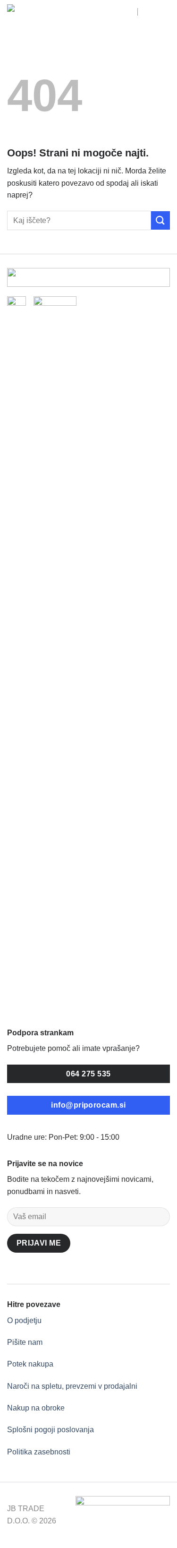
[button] (148, 15)
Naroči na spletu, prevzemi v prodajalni (72, 1386)
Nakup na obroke (36, 1408)
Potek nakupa (30, 1364)
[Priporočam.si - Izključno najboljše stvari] (49, 15)
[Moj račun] (126, 15)
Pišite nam (24, 1342)
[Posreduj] (160, 220)
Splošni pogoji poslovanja (50, 1430)
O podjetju (24, 1320)
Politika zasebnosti (38, 1452)
